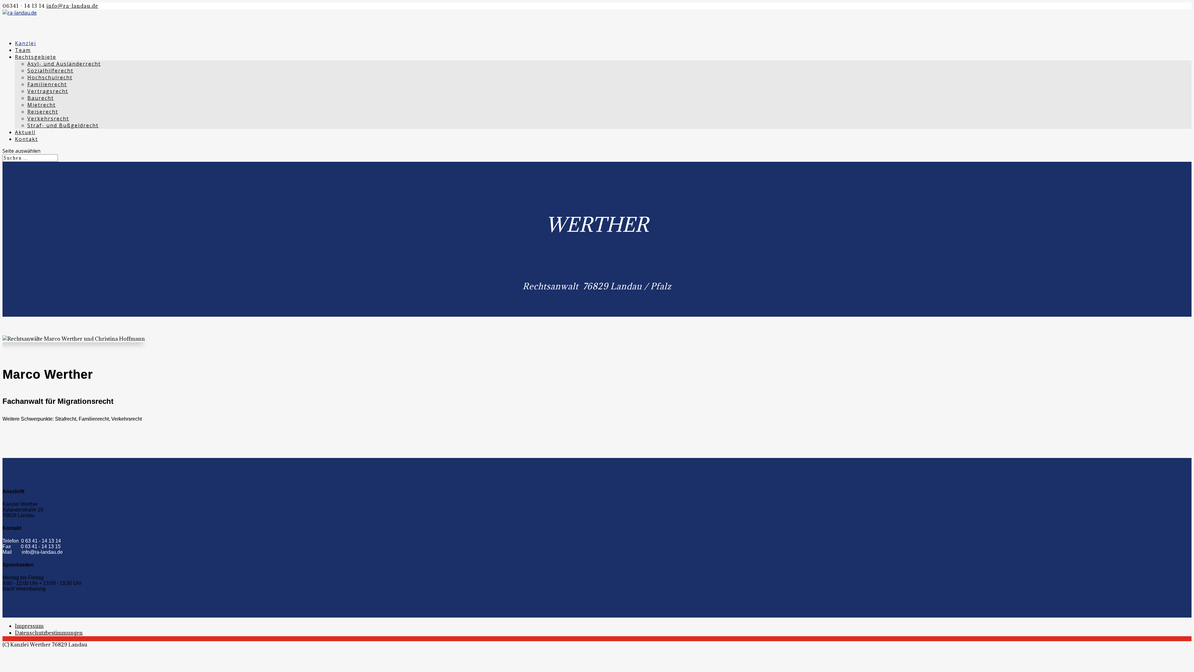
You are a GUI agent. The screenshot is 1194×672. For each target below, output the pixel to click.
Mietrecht (41, 104)
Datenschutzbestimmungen (49, 632)
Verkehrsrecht (48, 118)
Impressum (29, 626)
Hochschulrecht (49, 77)
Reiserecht (42, 111)
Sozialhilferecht (50, 70)
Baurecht (40, 98)
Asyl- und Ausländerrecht (64, 63)
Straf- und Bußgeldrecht (63, 125)
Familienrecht (47, 84)
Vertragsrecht (47, 91)
